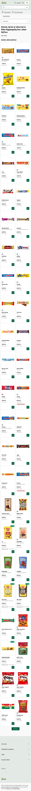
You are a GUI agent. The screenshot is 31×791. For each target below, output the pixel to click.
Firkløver (4, 116)
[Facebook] (2, 772)
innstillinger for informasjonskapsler (13, 788)
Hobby (18, 256)
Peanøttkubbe (5, 340)
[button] (15, 21)
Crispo (18, 396)
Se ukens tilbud (5, 759)
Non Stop (4, 599)
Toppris (18, 200)
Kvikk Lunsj (19, 657)
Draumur (19, 228)
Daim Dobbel (20, 368)
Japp (18, 455)
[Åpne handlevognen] (27, 2)
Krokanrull (4, 483)
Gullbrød (4, 256)
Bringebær (4, 571)
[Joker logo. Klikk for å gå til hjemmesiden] (4, 3)
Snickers (19, 340)
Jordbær (19, 571)
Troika (3, 396)
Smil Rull (4, 455)
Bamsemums (20, 715)
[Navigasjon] (23, 3)
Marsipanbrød (5, 228)
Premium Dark (5, 513)
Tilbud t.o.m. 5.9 (5, 548)
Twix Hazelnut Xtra (7, 629)
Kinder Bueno (5, 200)
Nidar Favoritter (21, 629)
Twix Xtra (19, 312)
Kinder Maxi (20, 144)
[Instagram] (6, 772)
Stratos (18, 59)
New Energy (5, 312)
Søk (27, 7)
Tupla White (20, 172)
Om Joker (4, 744)
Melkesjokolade (21, 87)
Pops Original (5, 687)
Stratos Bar (5, 284)
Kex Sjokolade (5, 59)
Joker (2, 754)
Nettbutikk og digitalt (7, 749)
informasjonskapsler (15, 786)
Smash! (3, 87)
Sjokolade (19, 541)
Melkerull (19, 427)
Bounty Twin (5, 368)
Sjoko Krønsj (20, 513)
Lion (3, 172)
